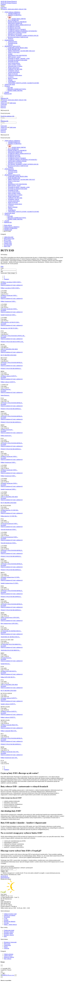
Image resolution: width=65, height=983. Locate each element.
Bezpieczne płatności (9, 921)
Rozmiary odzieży (9, 932)
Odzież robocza (8, 955)
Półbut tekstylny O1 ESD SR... (9, 516)
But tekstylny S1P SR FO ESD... (9, 328)
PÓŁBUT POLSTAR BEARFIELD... (11, 368)
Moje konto (7, 943)
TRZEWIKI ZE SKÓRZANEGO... (10, 637)
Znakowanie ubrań (9, 930)
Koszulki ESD (8, 244)
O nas (5, 918)
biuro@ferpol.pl (5, 877)
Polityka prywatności (9, 915)
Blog (5, 936)
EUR (2, 7)
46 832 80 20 (4, 876)
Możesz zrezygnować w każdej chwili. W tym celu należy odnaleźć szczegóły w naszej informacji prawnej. (31, 873)
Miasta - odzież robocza (10, 924)
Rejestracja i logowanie (10, 942)
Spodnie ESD (7, 241)
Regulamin (7, 917)
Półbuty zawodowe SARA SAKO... (10, 288)
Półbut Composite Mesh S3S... (9, 731)
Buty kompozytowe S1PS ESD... (10, 623)
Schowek (6, 948)
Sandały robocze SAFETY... (8, 704)
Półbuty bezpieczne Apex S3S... (9, 757)
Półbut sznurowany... (6, 435)
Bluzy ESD (7, 246)
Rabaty (6, 946)
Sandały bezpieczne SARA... (8, 315)
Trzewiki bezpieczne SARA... (9, 529)
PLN (5, 7)
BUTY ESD (7, 240)
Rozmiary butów (8, 933)
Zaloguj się (4, 103)
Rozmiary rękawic (9, 935)
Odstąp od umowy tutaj (10, 914)
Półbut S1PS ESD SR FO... (8, 677)
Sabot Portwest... (5, 395)
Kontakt (6, 920)
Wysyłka (6, 923)
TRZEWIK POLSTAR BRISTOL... (10, 650)
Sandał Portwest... (5, 663)
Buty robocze (7, 958)
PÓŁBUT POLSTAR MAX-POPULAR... (12, 341)
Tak (2, 973)
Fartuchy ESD (8, 243)
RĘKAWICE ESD (9, 238)
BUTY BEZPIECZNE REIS (8, 355)
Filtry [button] (2, 266)
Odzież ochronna (8, 954)
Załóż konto (12, 103)
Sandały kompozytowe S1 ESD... (10, 583)
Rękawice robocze (9, 957)
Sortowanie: (4, 273)
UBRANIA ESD (8, 237)
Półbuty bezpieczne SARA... (8, 301)
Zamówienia (7, 945)
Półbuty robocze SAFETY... (8, 382)
